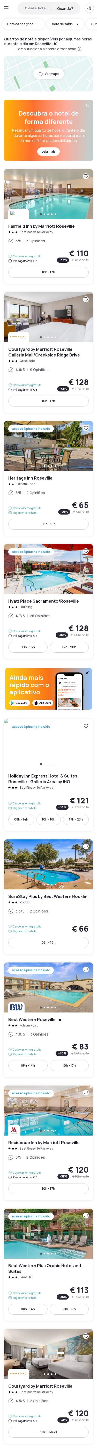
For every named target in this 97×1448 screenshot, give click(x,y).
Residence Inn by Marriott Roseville (48, 1143)
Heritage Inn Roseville (48, 478)
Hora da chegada (20, 24)
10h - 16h (48, 819)
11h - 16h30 (48, 1432)
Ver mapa (52, 74)
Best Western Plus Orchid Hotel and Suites (48, 1265)
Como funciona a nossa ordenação (46, 48)
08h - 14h (21, 819)
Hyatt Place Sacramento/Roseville (48, 601)
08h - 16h (49, 524)
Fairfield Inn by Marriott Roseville (48, 226)
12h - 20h (69, 647)
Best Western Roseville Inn (48, 1019)
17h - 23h (76, 819)
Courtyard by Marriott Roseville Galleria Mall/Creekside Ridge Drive (48, 352)
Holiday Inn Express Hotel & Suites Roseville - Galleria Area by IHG (48, 775)
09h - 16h (28, 647)
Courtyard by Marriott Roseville (48, 1386)
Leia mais (48, 151)
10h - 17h (48, 272)
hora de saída (62, 24)
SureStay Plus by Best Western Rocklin (48, 896)
